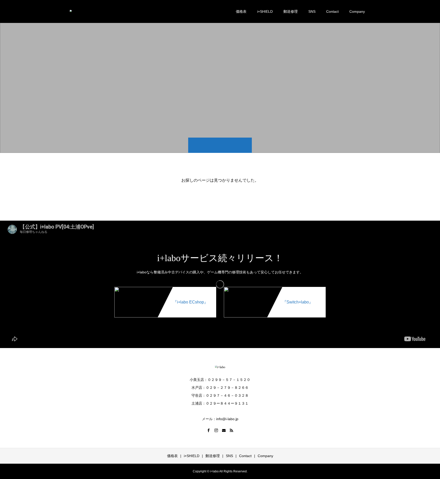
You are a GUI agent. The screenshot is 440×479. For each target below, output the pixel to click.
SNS (311, 11)
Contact (332, 11)
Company (357, 11)
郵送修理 (290, 11)
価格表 (241, 11)
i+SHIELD (265, 11)
